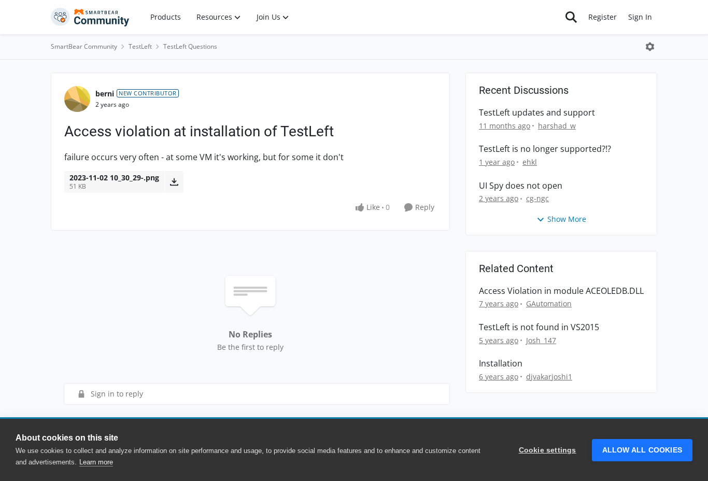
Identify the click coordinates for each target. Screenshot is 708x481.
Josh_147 (541, 340)
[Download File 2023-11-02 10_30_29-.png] (173, 182)
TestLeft (140, 46)
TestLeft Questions (190, 46)
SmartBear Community (84, 46)
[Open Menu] (650, 46)
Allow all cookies (642, 450)
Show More (566, 219)
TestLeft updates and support (537, 112)
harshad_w (557, 126)
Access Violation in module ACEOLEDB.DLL (561, 291)
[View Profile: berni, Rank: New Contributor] (77, 99)
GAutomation (549, 303)
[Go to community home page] (90, 17)
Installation (500, 363)
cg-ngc (537, 198)
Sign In (640, 17)
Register (602, 17)
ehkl (529, 162)
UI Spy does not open (520, 185)
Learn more (96, 462)
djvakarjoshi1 (549, 376)
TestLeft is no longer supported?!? (545, 149)
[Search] (571, 17)
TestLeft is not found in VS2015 (539, 327)
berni (104, 93)
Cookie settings (547, 450)
